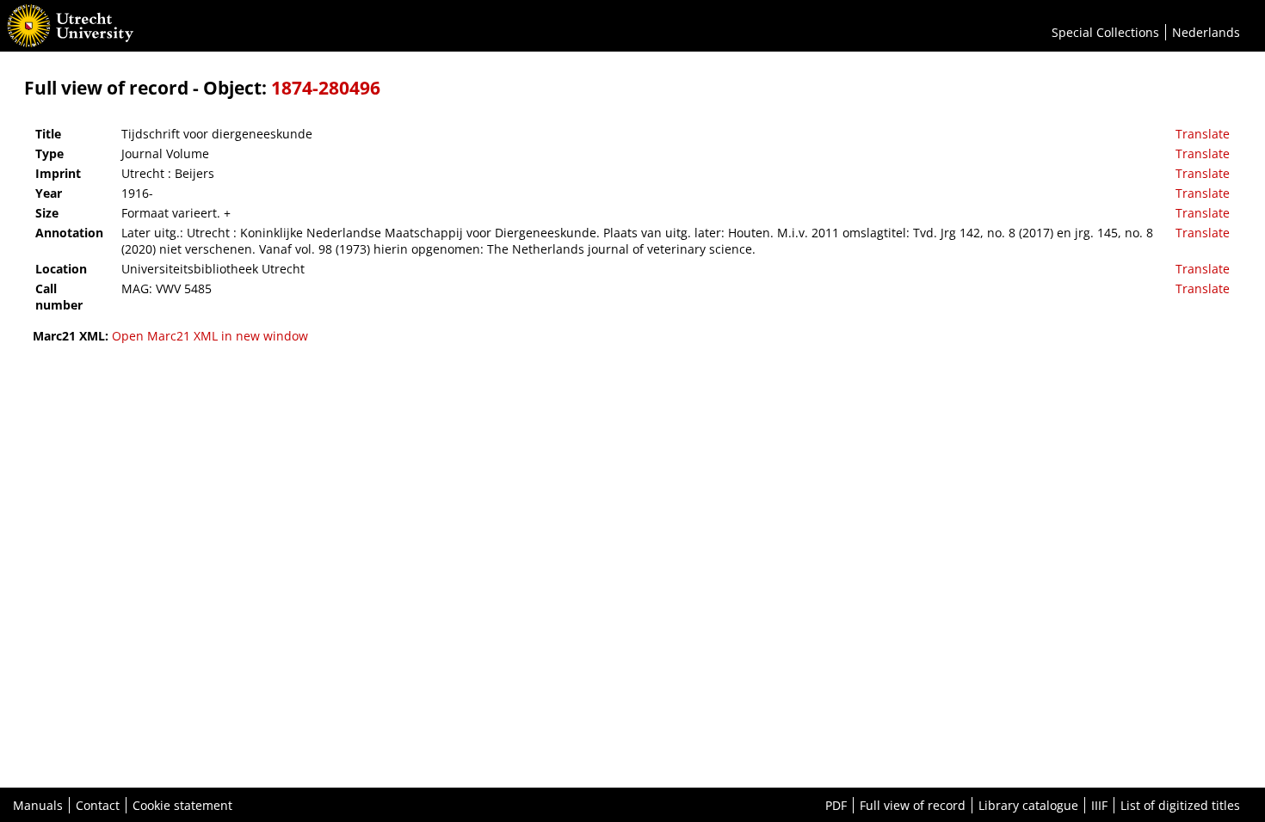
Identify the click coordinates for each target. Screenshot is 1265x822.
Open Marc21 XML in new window (210, 336)
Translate (1203, 134)
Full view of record (913, 805)
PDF (836, 805)
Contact (98, 805)
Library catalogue (1028, 805)
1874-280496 (325, 88)
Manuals (38, 805)
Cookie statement (182, 805)
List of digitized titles (1180, 805)
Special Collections (1105, 32)
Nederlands (1206, 32)
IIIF (1099, 805)
